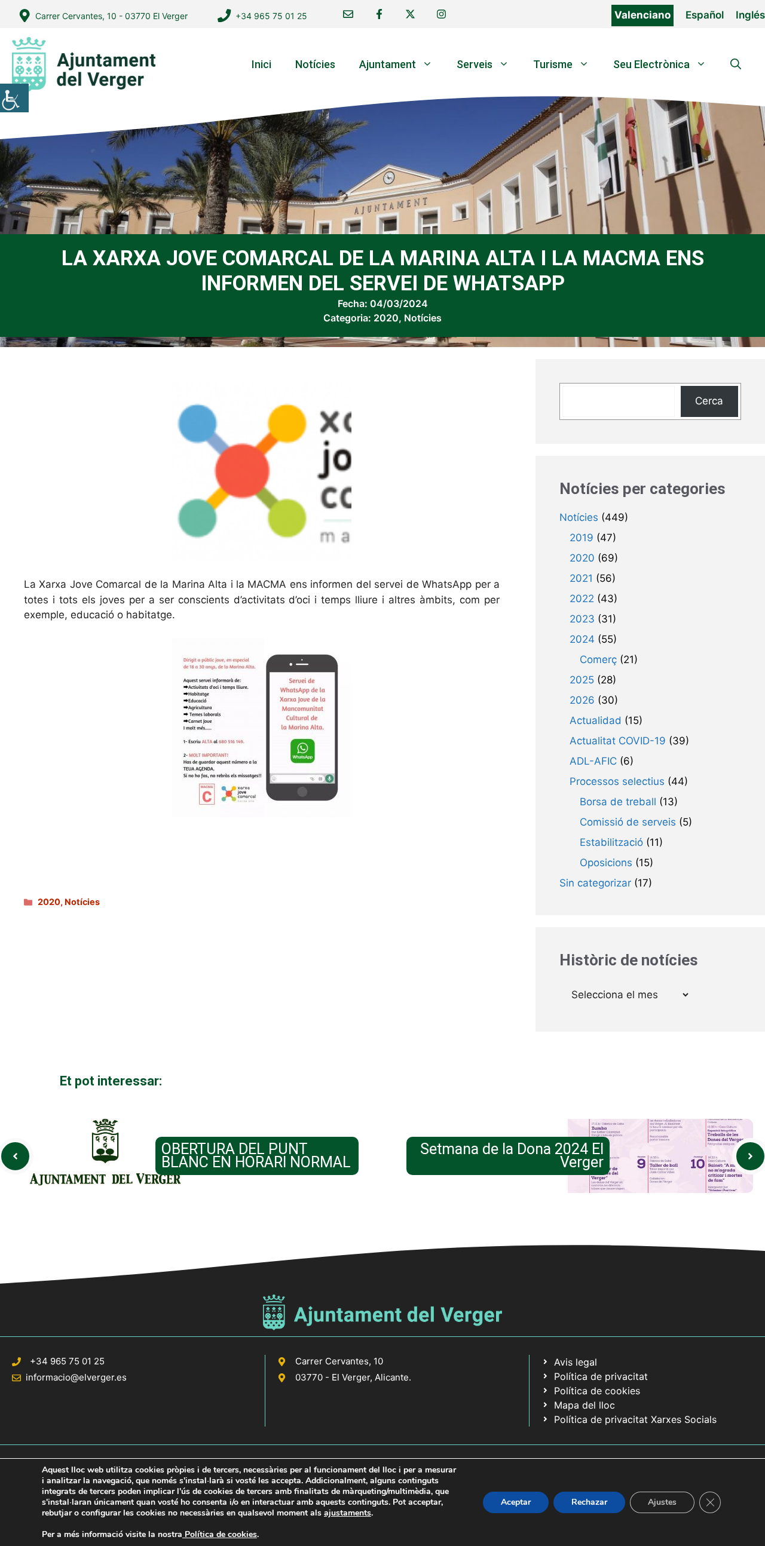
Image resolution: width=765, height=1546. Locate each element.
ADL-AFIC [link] (593, 761)
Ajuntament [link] (387, 64)
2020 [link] (386, 318)
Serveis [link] (474, 64)
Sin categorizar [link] (595, 883)
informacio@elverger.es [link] (76, 1377)
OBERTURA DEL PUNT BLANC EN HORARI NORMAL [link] (256, 1155)
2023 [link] (582, 619)
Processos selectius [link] (617, 781)
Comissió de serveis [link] (628, 822)
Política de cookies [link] (219, 1534)
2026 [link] (582, 700)
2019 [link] (581, 538)
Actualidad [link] (596, 720)
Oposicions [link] (606, 863)
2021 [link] (581, 578)
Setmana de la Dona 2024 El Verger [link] (512, 1155)
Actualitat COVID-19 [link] (618, 741)
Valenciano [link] (642, 15)
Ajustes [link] (662, 1502)
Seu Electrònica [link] (651, 64)
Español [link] (705, 15)
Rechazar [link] (589, 1502)
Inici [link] (261, 64)
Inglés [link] (750, 15)
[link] (14, 98)
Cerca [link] (709, 401)
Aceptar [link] (516, 1502)
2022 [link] (582, 599)
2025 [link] (582, 680)
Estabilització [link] (611, 842)
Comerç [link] (598, 659)
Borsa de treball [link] (618, 802)
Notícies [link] (315, 64)
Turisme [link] (553, 64)
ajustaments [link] (347, 1513)
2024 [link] (582, 639)
